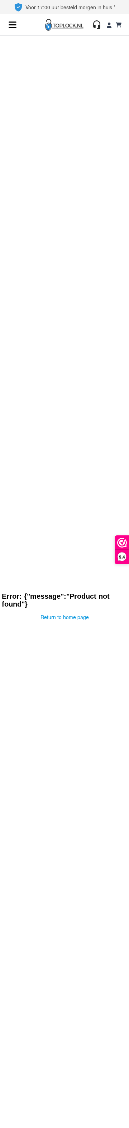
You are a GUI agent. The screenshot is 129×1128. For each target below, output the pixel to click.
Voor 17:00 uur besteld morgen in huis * (70, 7)
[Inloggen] (109, 25)
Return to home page (64, 617)
